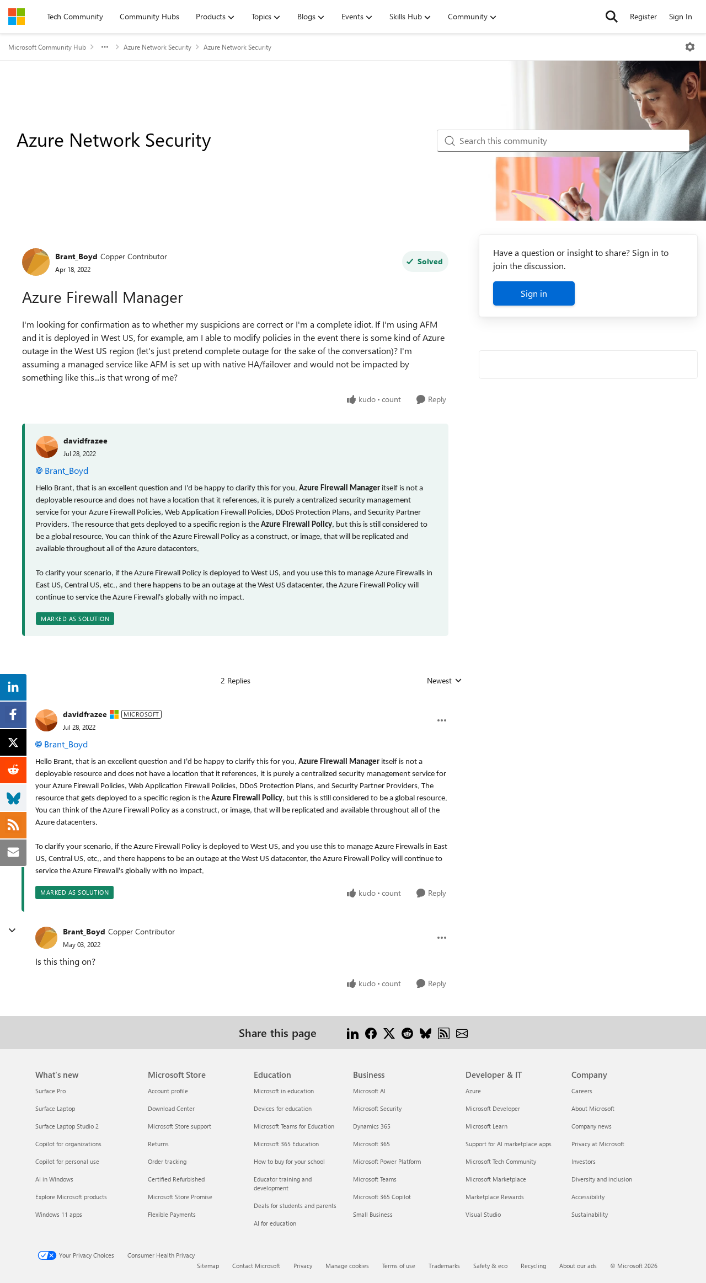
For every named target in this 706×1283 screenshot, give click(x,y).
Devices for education (283, 1108)
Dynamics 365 (372, 1126)
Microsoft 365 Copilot (382, 1197)
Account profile (168, 1091)
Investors (583, 1161)
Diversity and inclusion (601, 1179)
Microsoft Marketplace (496, 1179)
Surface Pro (50, 1091)
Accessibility (588, 1197)
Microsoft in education (284, 1091)
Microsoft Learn (486, 1126)
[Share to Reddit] (407, 1032)
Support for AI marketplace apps (509, 1144)
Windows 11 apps (58, 1214)
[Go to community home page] (16, 16)
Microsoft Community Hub (47, 46)
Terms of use (398, 1265)
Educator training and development (283, 1183)
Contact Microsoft (256, 1265)
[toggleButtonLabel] (690, 47)
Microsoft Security (377, 1108)
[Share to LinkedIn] (353, 1032)
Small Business (373, 1214)
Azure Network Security (157, 46)
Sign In (680, 16)
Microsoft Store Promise (180, 1197)
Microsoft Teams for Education (294, 1126)
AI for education (275, 1223)
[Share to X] (389, 1032)
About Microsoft (592, 1108)
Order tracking (167, 1161)
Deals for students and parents (295, 1205)
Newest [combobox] (444, 680)
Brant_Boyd (76, 256)
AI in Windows (54, 1179)
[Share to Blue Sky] (425, 1032)
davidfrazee (85, 440)
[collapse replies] (12, 930)
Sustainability (589, 1214)
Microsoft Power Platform (387, 1161)
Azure (473, 1091)
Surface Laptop (55, 1108)
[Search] (611, 16)
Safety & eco (490, 1265)
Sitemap (208, 1265)
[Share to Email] (462, 1032)
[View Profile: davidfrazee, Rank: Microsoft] (46, 720)
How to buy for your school (289, 1161)
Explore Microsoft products (71, 1197)
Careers (581, 1091)
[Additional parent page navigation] (104, 47)
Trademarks (444, 1265)
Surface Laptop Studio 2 (67, 1126)
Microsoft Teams (375, 1179)
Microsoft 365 (371, 1144)
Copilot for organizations (68, 1144)
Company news (591, 1126)
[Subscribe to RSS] (444, 1032)
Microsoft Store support (179, 1126)
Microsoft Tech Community (501, 1161)
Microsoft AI (369, 1091)
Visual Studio (483, 1214)
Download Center (171, 1108)
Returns (158, 1144)
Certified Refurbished (176, 1179)
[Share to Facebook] (371, 1032)
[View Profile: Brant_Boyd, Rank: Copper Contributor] (36, 262)
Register (643, 16)
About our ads (578, 1265)
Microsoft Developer (493, 1108)
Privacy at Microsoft (597, 1144)
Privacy (302, 1265)
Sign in (534, 293)
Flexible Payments (172, 1214)
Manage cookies (347, 1265)
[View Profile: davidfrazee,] (47, 447)
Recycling (533, 1265)
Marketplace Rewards (495, 1197)
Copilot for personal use (67, 1161)
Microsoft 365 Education (286, 1144)
